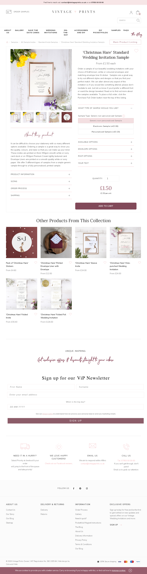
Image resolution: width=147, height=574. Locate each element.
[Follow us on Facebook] (73, 488)
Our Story (10, 514)
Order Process (81, 510)
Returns (44, 514)
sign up (114, 525)
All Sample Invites (28, 42)
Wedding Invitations (50, 31)
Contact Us (10, 510)
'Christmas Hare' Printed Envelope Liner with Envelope (52, 266)
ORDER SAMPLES (21, 12)
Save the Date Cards (33, 31)
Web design (62, 561)
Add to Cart (105, 206)
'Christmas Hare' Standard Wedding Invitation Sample (82, 42)
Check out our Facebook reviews (58, 463)
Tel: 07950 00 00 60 (126, 460)
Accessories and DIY (81, 31)
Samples (116, 30)
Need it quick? (81, 518)
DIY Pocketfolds (100, 31)
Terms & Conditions (83, 544)
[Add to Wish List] (136, 51)
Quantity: (97, 178)
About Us (7, 31)
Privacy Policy (81, 540)
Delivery (44, 510)
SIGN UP (75, 420)
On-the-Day (65, 32)
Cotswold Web (12, 564)
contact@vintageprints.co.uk (92, 463)
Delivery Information (83, 536)
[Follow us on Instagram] (87, 488)
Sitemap (9, 523)
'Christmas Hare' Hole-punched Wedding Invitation (120, 266)
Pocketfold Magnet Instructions (88, 523)
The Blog (137, 34)
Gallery (19, 30)
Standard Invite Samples (48, 42)
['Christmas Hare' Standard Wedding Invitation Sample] (15, 117)
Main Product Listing (125, 42)
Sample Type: (84, 116)
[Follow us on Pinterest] (80, 488)
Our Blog (10, 518)
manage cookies (118, 570)
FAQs (126, 30)
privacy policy (47, 414)
